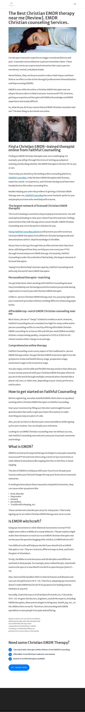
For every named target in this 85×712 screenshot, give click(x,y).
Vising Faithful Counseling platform (25, 231)
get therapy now (19, 667)
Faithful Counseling (17, 177)
